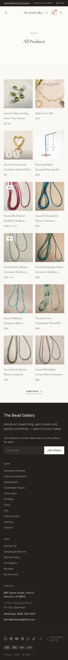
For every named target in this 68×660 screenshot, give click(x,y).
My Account (11, 574)
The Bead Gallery (33, 13)
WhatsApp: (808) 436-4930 (19, 613)
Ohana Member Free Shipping (17, 3)
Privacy (7, 654)
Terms (17, 654)
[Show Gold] (9, 154)
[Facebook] (11, 638)
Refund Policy (12, 557)
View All (8, 527)
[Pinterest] (22, 638)
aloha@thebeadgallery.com (19, 619)
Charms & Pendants (15, 476)
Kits (6, 510)
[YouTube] (16, 638)
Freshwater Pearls (14, 487)
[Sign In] (53, 12)
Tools (7, 504)
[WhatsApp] (28, 638)
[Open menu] (6, 12)
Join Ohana (54, 450)
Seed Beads (11, 482)
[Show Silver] (16, 154)
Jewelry (8, 521)
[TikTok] (33, 638)
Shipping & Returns (15, 551)
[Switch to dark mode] (41, 638)
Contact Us (10, 545)
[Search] (46, 12)
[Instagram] (5, 638)
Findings (9, 499)
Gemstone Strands (14, 470)
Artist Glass (10, 493)
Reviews (9, 568)
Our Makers (10, 562)
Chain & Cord (11, 516)
